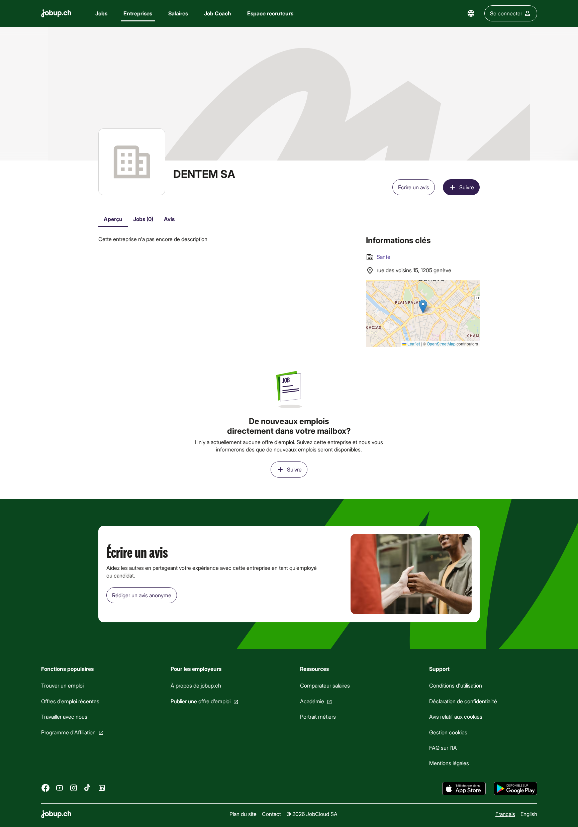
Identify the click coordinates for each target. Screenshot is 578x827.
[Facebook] (45, 787)
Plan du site (242, 814)
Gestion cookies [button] (448, 732)
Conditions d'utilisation (455, 685)
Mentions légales (449, 763)
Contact (271, 814)
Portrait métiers (317, 716)
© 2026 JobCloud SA (311, 814)
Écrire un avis (413, 187)
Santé (383, 256)
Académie (312, 701)
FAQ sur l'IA (443, 747)
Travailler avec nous (64, 716)
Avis (169, 219)
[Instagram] (73, 787)
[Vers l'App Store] (464, 788)
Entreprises (137, 13)
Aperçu (113, 219)
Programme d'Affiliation (68, 732)
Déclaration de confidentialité (463, 701)
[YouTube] (59, 787)
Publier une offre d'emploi (200, 701)
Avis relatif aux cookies (455, 716)
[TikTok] (87, 787)
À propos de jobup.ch (195, 685)
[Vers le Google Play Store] (515, 788)
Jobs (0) (143, 219)
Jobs (101, 13)
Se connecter (506, 13)
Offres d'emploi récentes (70, 701)
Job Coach (217, 13)
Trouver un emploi (62, 685)
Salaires (178, 13)
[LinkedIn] (101, 787)
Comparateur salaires (325, 685)
